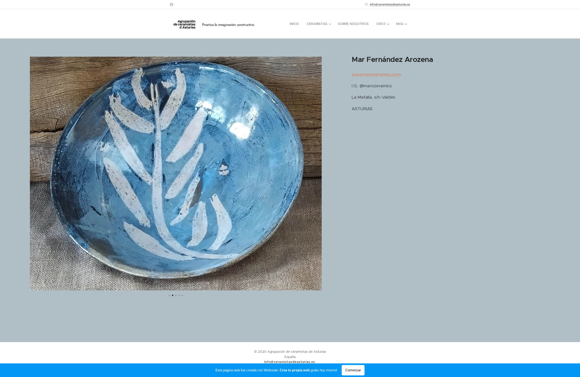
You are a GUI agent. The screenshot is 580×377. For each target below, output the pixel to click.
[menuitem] (294, 23)
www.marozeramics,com (376, 74)
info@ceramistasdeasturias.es (390, 4)
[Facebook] (171, 4)
